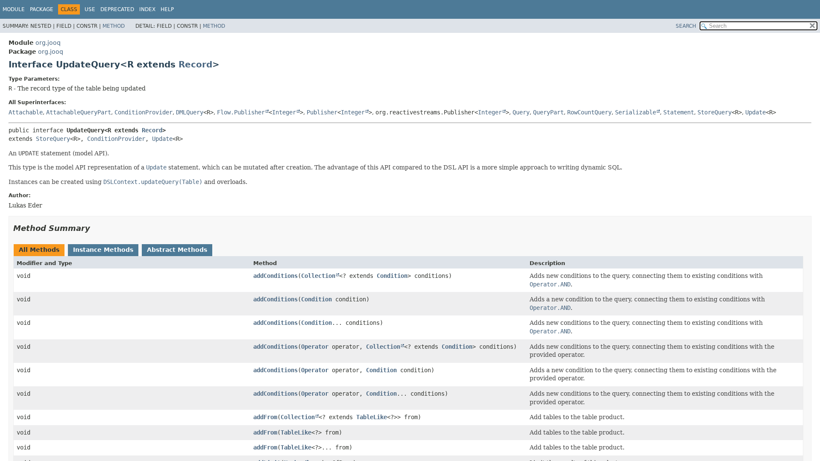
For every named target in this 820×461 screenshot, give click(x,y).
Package (41, 9)
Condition (392, 275)
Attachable (26, 112)
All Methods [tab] (39, 249)
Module (14, 9)
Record (195, 64)
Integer (284, 112)
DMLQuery (189, 112)
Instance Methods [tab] (103, 249)
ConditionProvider (143, 112)
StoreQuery (714, 112)
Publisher (322, 112)
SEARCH (686, 26)
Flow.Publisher (241, 112)
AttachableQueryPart (78, 112)
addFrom (265, 417)
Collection (318, 275)
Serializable (635, 112)
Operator (314, 346)
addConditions (275, 275)
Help (167, 9)
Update (755, 112)
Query (521, 112)
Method (113, 26)
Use (90, 9)
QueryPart (548, 112)
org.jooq (48, 42)
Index (147, 9)
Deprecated (117, 9)
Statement (678, 112)
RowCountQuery (589, 112)
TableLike (371, 417)
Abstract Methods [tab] (177, 249)
